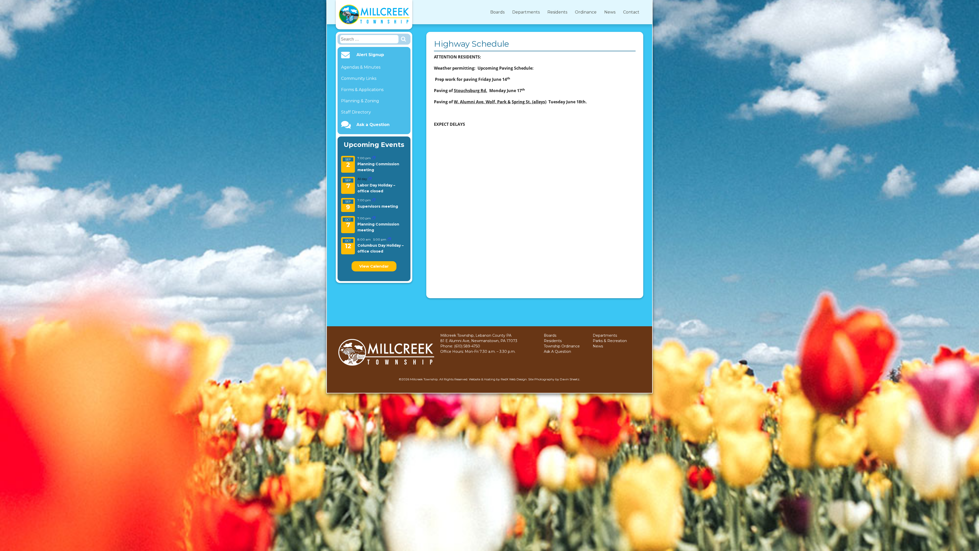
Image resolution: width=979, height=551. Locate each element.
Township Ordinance (562, 346)
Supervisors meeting (377, 206)
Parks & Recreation (610, 341)
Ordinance (586, 12)
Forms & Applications (362, 89)
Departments (526, 12)
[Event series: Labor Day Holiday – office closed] (370, 179)
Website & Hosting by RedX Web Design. (498, 379)
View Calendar (374, 266)
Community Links (358, 78)
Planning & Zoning (360, 100)
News (609, 12)
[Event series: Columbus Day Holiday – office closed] (389, 239)
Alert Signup (370, 55)
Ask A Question (557, 351)
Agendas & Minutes (360, 67)
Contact (631, 12)
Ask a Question (373, 125)
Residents (557, 12)
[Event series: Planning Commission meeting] (374, 158)
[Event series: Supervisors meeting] (374, 200)
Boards (497, 12)
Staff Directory (356, 112)
